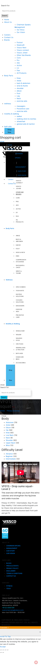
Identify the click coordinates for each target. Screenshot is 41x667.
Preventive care (23, 109)
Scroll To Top (5, 636)
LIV (17, 212)
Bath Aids (19, 353)
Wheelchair (20, 331)
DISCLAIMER (10, 571)
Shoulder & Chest (20, 266)
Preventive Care (20, 316)
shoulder (20, 88)
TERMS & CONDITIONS (14, 573)
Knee (19, 78)
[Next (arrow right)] (3, 652)
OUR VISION (22, 175)
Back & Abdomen (19, 240)
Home (6, 19)
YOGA (8, 588)
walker (19, 116)
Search (4, 15)
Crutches (19, 344)
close (2, 141)
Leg (18, 96)
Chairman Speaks (24, 25)
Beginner (9, 456)
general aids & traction (26, 124)
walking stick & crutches (26, 119)
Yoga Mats (20, 291)
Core (19, 58)
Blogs (8, 563)
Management (21, 27)
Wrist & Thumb (19, 272)
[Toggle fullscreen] (5, 649)
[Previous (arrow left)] (1, 652)
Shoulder (9, 440)
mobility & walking (11, 114)
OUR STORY (22, 171)
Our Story (20, 30)
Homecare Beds (20, 358)
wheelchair (21, 121)
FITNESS (9, 586)
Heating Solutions (20, 295)
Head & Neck (20, 252)
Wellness (9, 280)
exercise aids (22, 101)
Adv (18, 63)
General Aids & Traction (20, 349)
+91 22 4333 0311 (8, 608)
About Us (8, 22)
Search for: (5, 5)
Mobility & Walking (13, 324)
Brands (7, 40)
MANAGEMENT (20, 167)
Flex (18, 70)
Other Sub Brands (24, 55)
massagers (21, 106)
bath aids (8, 126)
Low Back (10, 435)
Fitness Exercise (13, 411)
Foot (18, 93)
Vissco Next (21, 47)
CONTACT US (11, 576)
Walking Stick (19, 339)
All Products (21, 73)
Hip (7, 430)
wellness (7, 104)
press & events (12, 566)
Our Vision (21, 32)
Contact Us (8, 37)
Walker (18, 335)
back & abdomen (23, 83)
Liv (18, 68)
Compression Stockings (21, 261)
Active (19, 65)
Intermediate (11, 459)
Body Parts (8, 75)
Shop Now (9, 131)
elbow (19, 91)
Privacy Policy (12, 568)
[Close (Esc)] (1, 649)
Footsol (20, 42)
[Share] (3, 649)
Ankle (19, 81)
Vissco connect (23, 50)
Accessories (21, 363)
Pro (18, 60)
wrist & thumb (22, 86)
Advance (9, 454)
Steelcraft (20, 45)
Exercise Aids (19, 310)
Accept (3, 647)
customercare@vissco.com (13, 610)
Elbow (18, 245)
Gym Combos (21, 287)
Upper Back (10, 443)
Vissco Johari (22, 53)
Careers (7, 35)
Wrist (8, 445)
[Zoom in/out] (7, 649)
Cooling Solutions (20, 301)
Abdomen (9, 422)
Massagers (20, 306)
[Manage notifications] (36, 662)
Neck (19, 98)
